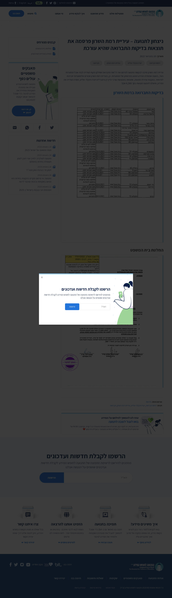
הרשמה (72, 306)
